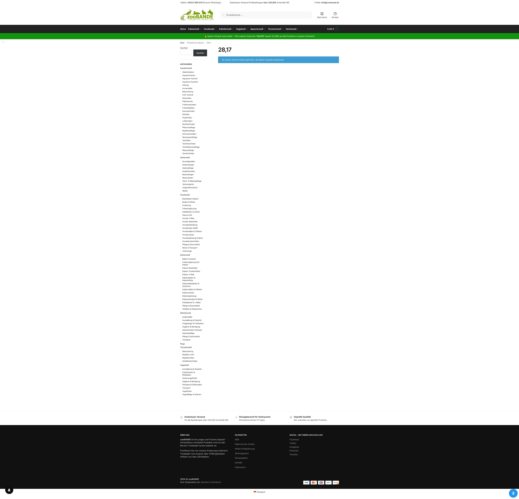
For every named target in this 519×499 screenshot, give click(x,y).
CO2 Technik (187, 95)
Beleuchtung (187, 91)
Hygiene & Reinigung (191, 327)
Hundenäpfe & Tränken (192, 231)
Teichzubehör (188, 184)
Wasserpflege (188, 150)
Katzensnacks (188, 293)
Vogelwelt (184, 365)
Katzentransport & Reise (192, 299)
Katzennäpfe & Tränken (192, 289)
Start (182, 43)
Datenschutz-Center (245, 444)
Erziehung (186, 205)
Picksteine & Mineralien (192, 385)
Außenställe (187, 317)
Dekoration (186, 98)
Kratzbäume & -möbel (191, 302)
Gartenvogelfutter (189, 378)
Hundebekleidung (189, 225)
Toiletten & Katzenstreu (192, 309)
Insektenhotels (188, 171)
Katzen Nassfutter (190, 268)
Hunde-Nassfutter (190, 221)
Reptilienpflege (188, 131)
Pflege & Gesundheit (191, 244)
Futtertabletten (188, 108)
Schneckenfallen (189, 134)
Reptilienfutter (188, 358)
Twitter (293, 443)
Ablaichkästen (188, 72)
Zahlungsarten (242, 453)
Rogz (182, 344)
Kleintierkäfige (188, 333)
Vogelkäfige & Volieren (191, 394)
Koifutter (186, 114)
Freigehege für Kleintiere (193, 323)
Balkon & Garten (189, 259)
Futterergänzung (189, 208)
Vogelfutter (187, 391)
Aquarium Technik (189, 78)
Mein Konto (322, 17)
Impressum (240, 467)
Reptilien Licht (188, 354)
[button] (333, 29)
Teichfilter (186, 140)
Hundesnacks (188, 235)
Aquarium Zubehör (190, 82)
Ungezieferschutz (189, 187)
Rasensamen (187, 178)
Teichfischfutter (189, 144)
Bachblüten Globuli (190, 199)
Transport (186, 340)
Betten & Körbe (188, 202)
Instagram (294, 447)
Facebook (294, 439)
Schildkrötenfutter (189, 361)
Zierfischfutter (188, 153)
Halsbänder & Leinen (191, 212)
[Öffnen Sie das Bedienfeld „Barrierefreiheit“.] (513, 493)
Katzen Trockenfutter (191, 271)
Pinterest (294, 450)
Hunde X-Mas (188, 218)
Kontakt (335, 17)
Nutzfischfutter (188, 124)
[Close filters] (208, 47)
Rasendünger (188, 174)
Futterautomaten (189, 105)
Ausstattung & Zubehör (192, 320)
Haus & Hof (187, 215)
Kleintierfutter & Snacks (192, 330)
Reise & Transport (189, 248)
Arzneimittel (187, 88)
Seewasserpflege (189, 137)
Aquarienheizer (188, 75)
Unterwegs (187, 251)
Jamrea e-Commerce (211, 482)
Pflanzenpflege (188, 127)
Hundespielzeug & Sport (192, 238)
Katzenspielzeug (189, 296)
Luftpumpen (187, 121)
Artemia (185, 85)
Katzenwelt (185, 255)
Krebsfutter (187, 118)
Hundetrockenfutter (190, 241)
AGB (237, 439)
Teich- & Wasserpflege (191, 181)
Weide (185, 191)
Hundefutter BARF (190, 228)
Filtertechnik (187, 101)
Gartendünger (188, 165)
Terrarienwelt (186, 347)
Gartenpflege (187, 168)
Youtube (294, 454)
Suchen (184, 48)
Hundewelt (185, 195)
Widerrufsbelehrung (245, 448)
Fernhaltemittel (188, 161)
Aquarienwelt (186, 68)
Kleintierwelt (185, 313)
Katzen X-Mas (188, 274)
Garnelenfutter (188, 111)
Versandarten (241, 458)
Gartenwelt (185, 157)
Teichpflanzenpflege (191, 147)
